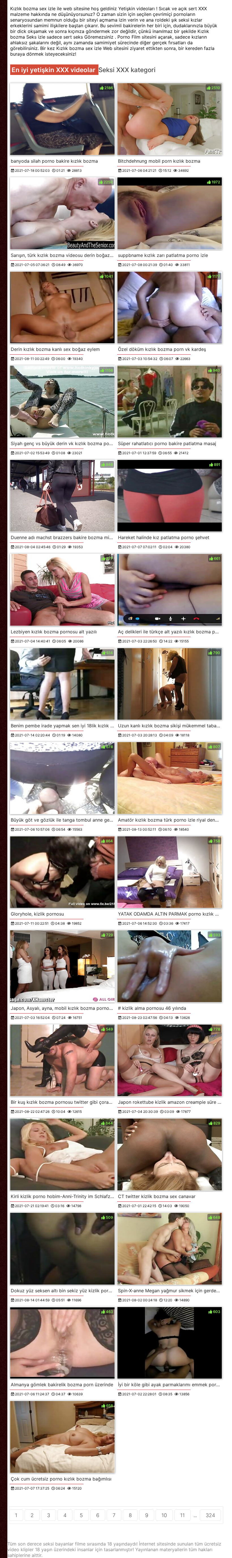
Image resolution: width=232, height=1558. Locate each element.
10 (164, 1515)
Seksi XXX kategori (127, 70)
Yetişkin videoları (137, 8)
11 (182, 1515)
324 (210, 1515)
